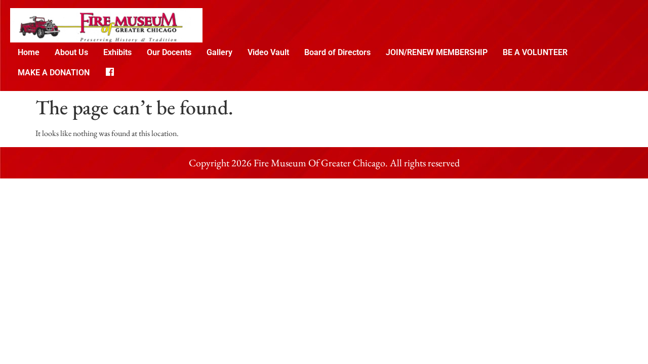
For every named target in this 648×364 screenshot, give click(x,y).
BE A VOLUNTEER (535, 52)
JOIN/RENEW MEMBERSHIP (437, 52)
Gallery (219, 52)
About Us (71, 52)
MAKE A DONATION (54, 72)
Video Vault (268, 52)
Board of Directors (337, 52)
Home (28, 52)
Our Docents (169, 52)
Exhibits (117, 52)
